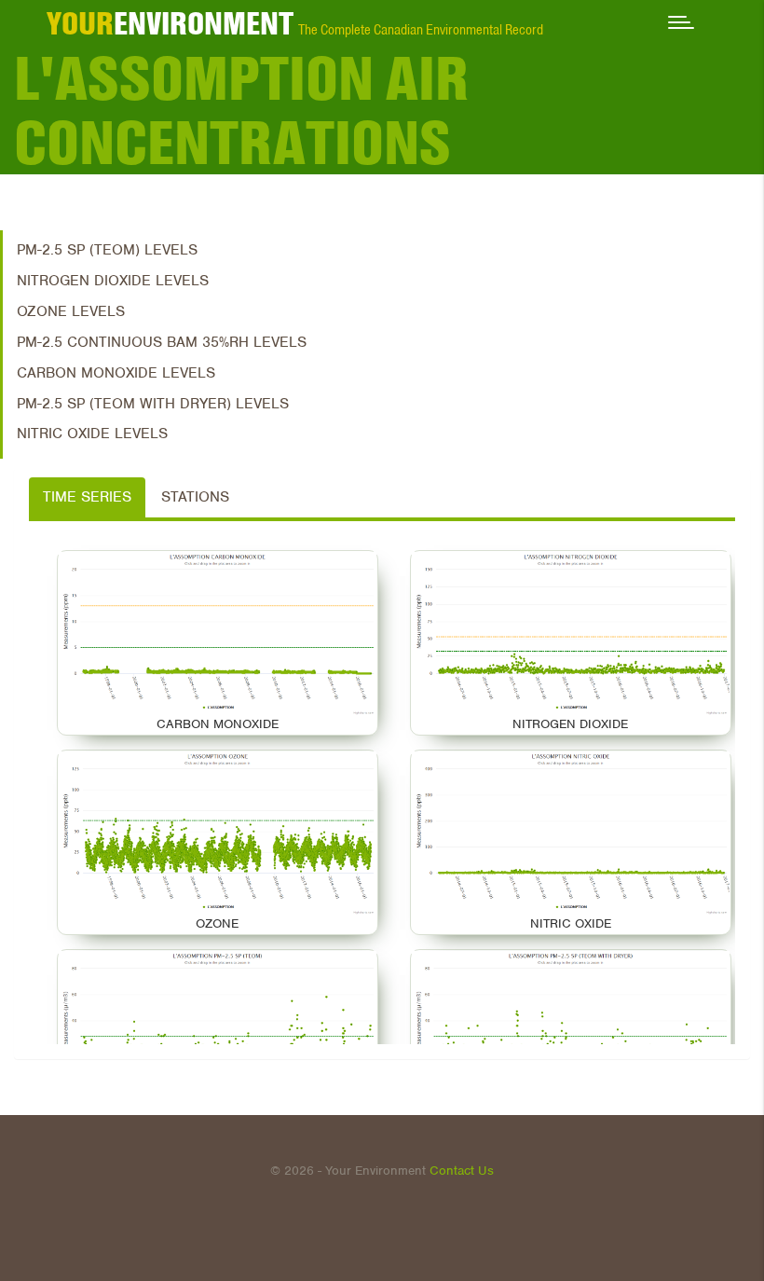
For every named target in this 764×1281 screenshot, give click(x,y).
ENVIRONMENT (170, 23)
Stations (195, 497)
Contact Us (462, 1170)
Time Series (87, 497)
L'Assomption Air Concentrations (242, 110)
